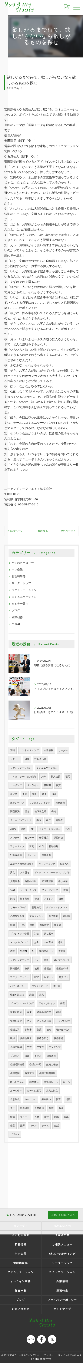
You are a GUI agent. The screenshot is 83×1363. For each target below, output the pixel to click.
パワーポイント (18, 986)
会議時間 (15, 1073)
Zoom (13, 829)
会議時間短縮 (17, 1064)
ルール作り (16, 1090)
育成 (66, 1117)
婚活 (38, 820)
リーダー (63, 750)
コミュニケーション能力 (23, 776)
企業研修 (17, 617)
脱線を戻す (26, 1038)
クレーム (31, 855)
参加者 (28, 1029)
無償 (27, 968)
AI (33, 951)
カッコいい (30, 1099)
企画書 (47, 968)
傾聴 (12, 925)
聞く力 (57, 925)
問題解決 (15, 811)
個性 (51, 1108)
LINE (36, 977)
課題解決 (58, 837)
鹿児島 (13, 794)
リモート (15, 759)
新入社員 (55, 776)
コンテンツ (55, 1047)
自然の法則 (30, 881)
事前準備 (58, 1038)
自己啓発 (53, 916)
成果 (12, 951)
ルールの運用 (34, 1090)
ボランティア (17, 802)
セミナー (29, 837)
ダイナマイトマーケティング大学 (52, 872)
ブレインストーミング (22, 1003)
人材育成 (48, 942)
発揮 (22, 1125)
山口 (41, 846)
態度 (39, 1029)
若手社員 (44, 837)
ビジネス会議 (44, 1021)
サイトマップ (62, 1308)
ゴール (33, 1125)
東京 (24, 794)
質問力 (66, 916)
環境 (46, 1117)
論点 (49, 1029)
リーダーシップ (21, 583)
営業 (46, 959)
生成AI (16, 624)
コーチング (16, 785)
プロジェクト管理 (19, 933)
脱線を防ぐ (43, 1038)
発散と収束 (16, 1012)
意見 (41, 994)
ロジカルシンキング (39, 802)
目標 (61, 898)
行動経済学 (16, 855)
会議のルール (51, 1082)
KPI (32, 829)
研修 (27, 759)
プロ (36, 959)
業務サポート (46, 951)
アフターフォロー (19, 977)
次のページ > (67, 530)
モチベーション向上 (49, 829)
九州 (67, 829)
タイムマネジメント (56, 907)
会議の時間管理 (47, 1073)
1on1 (12, 890)
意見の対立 (52, 1090)
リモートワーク (18, 907)
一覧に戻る (41, 530)
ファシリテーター (19, 959)
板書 (27, 1055)
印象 (12, 1117)
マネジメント (36, 916)
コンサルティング (29, 750)
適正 (12, 1108)
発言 (62, 1003)
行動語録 (53, 846)
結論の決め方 (44, 1012)
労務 (36, 933)
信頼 (65, 890)
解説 (61, 1108)
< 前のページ (15, 530)
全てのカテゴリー (23, 562)
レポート (48, 977)
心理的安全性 (17, 916)
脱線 (12, 1038)
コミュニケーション (24, 596)
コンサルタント (62, 959)
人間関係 (15, 881)
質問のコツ (16, 1021)
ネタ (29, 1021)
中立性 (40, 1047)
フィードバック (50, 890)
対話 (12, 898)
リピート (24, 1117)
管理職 (47, 785)
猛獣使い (34, 1082)
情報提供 (15, 968)
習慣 (32, 925)
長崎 (53, 811)
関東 (34, 794)
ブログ (16, 610)
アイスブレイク (47, 1003)
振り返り (48, 933)
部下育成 (24, 898)
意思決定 (36, 907)
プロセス (15, 1055)
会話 (56, 1125)
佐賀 (58, 785)
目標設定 (44, 925)
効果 (44, 794)
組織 (56, 1117)
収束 (29, 1012)
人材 (36, 1117)
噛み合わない (63, 1029)
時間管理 (29, 1073)
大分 (43, 776)
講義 (31, 994)
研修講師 (24, 1108)
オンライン (33, 785)
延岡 (31, 846)
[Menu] (76, 7)
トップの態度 (63, 1021)
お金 (36, 942)
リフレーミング (47, 863)
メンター (15, 837)
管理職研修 (19, 576)
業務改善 (60, 802)
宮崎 (12, 750)
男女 (12, 872)
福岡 (67, 776)
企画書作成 (62, 968)
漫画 (54, 794)
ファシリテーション (24, 590)
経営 (12, 1125)
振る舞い (46, 1099)
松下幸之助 (40, 811)
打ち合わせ (40, 759)
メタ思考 (24, 872)
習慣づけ (63, 977)
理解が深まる (17, 994)
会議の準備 (16, 1047)
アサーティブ (17, 846)
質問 (58, 1012)
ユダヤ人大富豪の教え (22, 863)
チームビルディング (20, 820)
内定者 (59, 820)
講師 (23, 829)
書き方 (38, 1055)
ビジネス (15, 1134)
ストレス (49, 898)
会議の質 (15, 1029)
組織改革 (51, 1055)
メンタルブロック (19, 942)
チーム (45, 1125)
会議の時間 (35, 1064)
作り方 (56, 986)
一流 (22, 925)
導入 (60, 942)
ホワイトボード (40, 986)
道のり (61, 951)
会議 (36, 898)
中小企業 (17, 569)
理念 (27, 811)
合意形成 (15, 1099)
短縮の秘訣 (52, 1064)
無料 (36, 968)
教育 (58, 1099)
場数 (68, 1099)
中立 (29, 1047)
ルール (66, 1082)
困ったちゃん (17, 1082)
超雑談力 (46, 855)
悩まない (65, 863)
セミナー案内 (20, 603)
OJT (48, 820)
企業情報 (48, 750)
